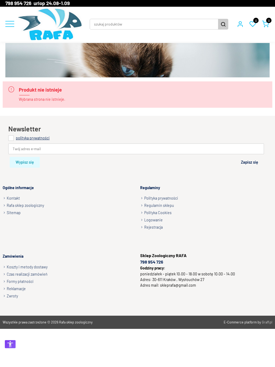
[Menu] (9, 24)
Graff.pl (267, 322)
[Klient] (240, 24)
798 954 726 (151, 261)
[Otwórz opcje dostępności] (10, 344)
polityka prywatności (33, 137)
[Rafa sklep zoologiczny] (50, 24)
